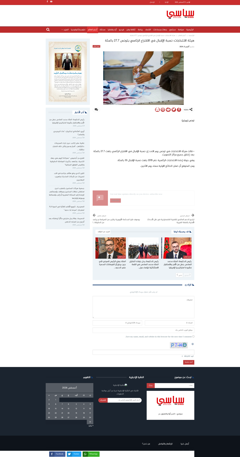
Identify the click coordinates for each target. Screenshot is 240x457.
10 (90, 408)
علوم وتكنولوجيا (78, 30)
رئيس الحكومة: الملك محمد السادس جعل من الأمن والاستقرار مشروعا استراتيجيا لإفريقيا (66, 121)
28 (62, 417)
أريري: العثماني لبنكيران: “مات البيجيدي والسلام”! (68, 133)
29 (56, 417)
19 (76, 413)
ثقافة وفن (130, 30)
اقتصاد (148, 30)
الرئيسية (189, 30)
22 (56, 413)
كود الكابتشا (189, 356)
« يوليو (91, 425)
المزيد (66, 30)
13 (68, 408)
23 (49, 413)
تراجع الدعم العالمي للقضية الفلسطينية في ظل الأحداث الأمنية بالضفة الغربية (170, 221)
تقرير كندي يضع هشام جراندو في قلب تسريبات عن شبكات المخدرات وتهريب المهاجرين (69, 177)
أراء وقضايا (112, 30)
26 (76, 417)
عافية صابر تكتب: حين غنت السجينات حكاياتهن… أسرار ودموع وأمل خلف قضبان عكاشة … (68, 147)
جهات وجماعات (160, 30)
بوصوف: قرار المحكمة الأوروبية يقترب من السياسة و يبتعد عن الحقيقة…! (116, 221)
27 (68, 417)
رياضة (140, 30)
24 (90, 417)
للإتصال (152, 2)
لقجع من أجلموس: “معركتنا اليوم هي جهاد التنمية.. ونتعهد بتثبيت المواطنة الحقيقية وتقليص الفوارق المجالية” (67, 162)
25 (84, 417)
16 (49, 408)
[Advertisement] (102, 13)
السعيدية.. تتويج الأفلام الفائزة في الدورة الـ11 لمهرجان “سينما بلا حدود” (66, 208)
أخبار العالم (92, 30)
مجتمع (172, 30)
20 (68, 413)
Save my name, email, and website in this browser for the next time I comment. (158, 337)
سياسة (181, 30)
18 (84, 413)
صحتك (102, 30)
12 (76, 408)
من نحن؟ (146, 444)
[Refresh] (192, 343)
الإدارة (166, 2)
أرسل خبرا (185, 444)
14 (62, 408)
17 (90, 413)
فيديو (121, 30)
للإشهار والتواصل (165, 444)
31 (90, 422)
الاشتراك (103, 400)
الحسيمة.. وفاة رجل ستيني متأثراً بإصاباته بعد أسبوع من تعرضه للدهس (66, 220)
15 (55, 408)
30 (49, 417)
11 (83, 408)
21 (62, 413)
